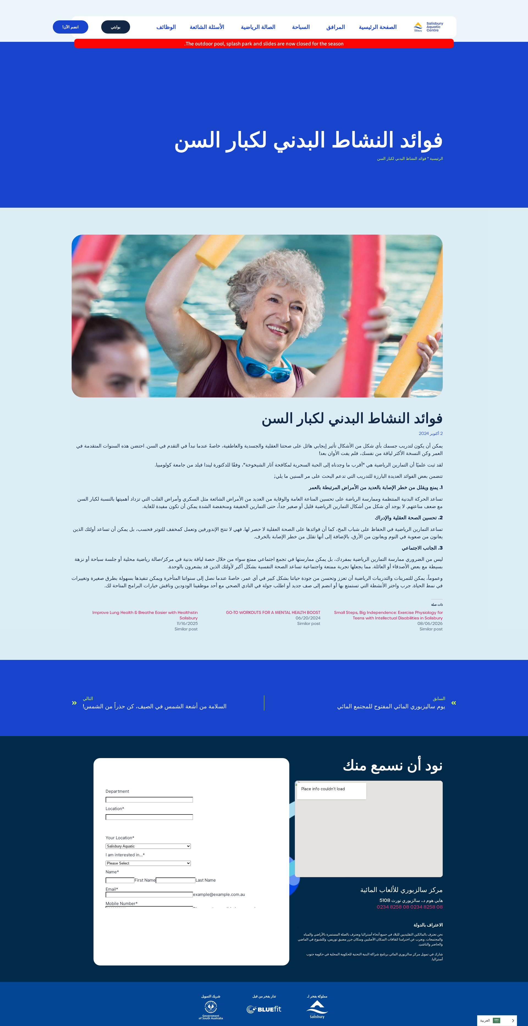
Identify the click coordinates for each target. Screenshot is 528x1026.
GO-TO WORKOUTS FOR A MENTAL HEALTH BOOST (273, 612)
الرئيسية (436, 158)
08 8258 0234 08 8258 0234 (410, 907)
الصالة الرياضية (258, 27)
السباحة (301, 27)
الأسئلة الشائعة (207, 27)
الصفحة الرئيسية (378, 27)
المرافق (335, 27)
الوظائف (166, 27)
